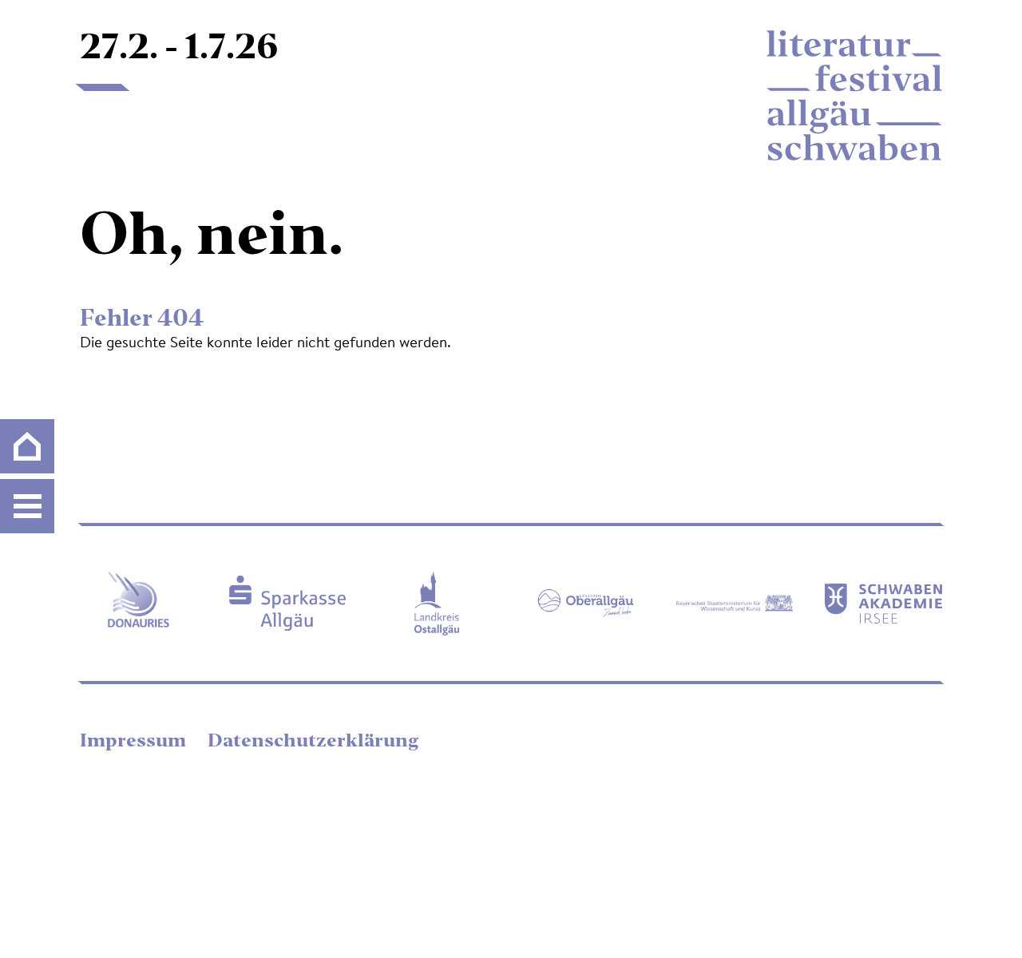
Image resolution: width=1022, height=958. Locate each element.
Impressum (135, 741)
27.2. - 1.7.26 (179, 49)
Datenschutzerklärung (313, 741)
